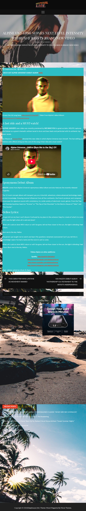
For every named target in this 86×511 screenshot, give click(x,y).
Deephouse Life (10, 69)
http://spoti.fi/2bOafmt (46, 256)
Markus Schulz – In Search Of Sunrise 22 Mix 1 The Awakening (25, 416)
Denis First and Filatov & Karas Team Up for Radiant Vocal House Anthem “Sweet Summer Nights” (38, 421)
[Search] (81, 294)
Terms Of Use (7, 441)
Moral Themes (66, 508)
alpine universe (13, 270)
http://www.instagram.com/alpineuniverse (43, 265)
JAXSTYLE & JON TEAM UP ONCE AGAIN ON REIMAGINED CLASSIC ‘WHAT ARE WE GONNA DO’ (39, 412)
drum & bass (25, 270)
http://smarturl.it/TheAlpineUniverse (15, 118)
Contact (5, 454)
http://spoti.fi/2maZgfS (30, 115)
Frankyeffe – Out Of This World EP (15, 425)
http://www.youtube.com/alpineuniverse (43, 262)
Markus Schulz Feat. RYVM (12, 430)
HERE (41, 73)
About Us (5, 436)
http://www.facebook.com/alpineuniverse (43, 259)
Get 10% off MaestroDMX (27, 336)
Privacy (5, 445)
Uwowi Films (17, 139)
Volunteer (6, 450)
